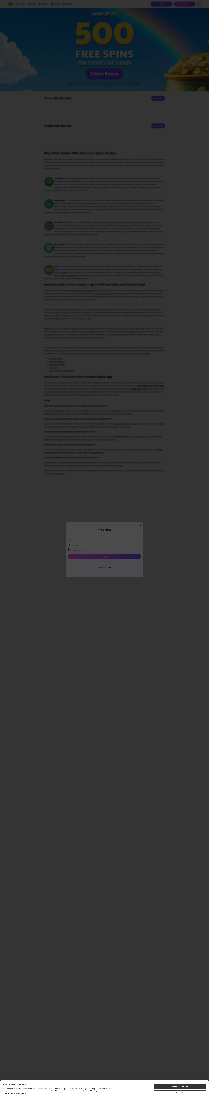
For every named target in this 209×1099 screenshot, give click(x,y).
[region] (104, 1089)
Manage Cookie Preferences (180, 1093)
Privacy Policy (20, 1093)
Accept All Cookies (180, 1086)
